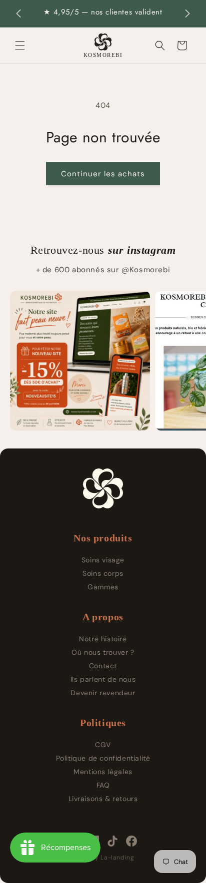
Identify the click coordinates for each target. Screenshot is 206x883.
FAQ (103, 785)
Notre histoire (102, 638)
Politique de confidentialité (103, 758)
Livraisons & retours (103, 798)
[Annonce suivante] (187, 13)
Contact (103, 665)
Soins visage (103, 559)
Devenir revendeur (102, 692)
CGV (103, 744)
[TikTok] (112, 841)
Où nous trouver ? (103, 652)
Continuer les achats (103, 174)
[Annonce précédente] (19, 13)
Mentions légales (103, 771)
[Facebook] (131, 841)
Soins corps (103, 573)
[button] (20, 45)
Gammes (103, 586)
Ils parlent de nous (103, 679)
